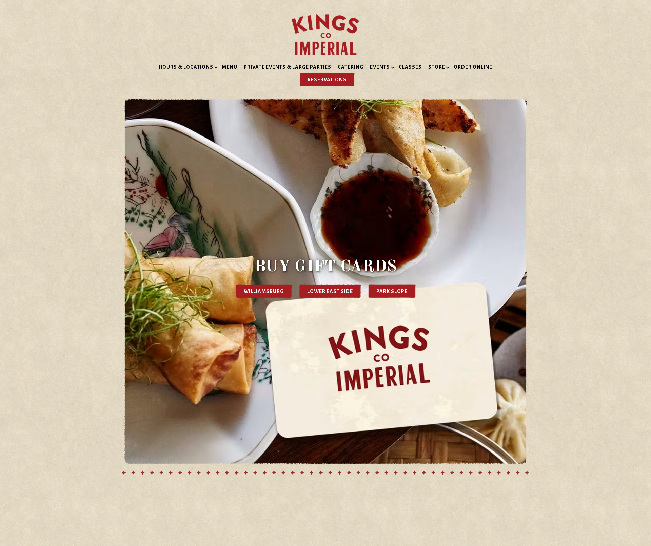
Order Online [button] (473, 67)
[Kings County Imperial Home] (325, 34)
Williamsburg (264, 291)
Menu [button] (229, 67)
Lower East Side (330, 291)
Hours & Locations (187, 67)
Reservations (327, 79)
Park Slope (392, 291)
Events (381, 67)
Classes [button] (410, 67)
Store (438, 67)
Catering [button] (350, 67)
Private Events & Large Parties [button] (287, 67)
